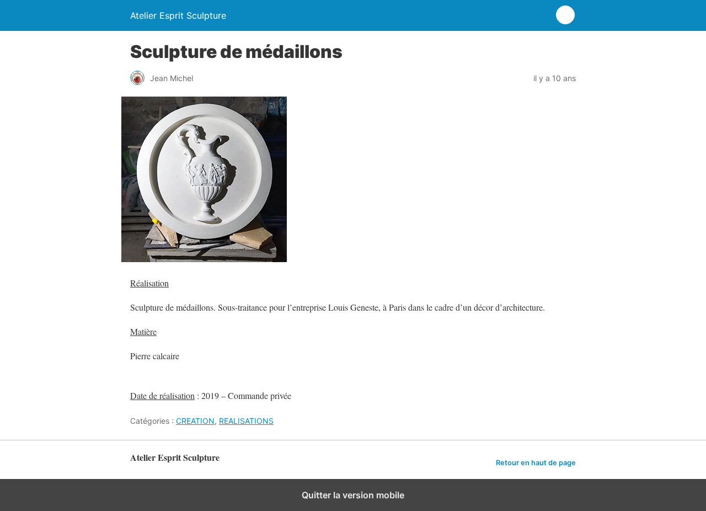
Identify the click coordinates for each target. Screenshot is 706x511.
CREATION (195, 420)
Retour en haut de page (536, 463)
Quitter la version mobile (353, 495)
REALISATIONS (246, 420)
